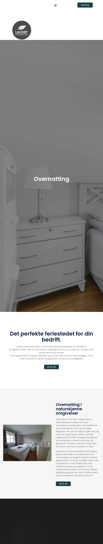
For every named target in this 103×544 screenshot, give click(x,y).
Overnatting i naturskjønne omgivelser (69, 409)
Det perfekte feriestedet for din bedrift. (51, 336)
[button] (55, 5)
